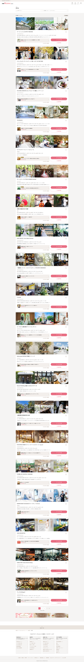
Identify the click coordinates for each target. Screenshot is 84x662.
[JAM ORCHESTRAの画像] (42, 525)
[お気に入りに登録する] (66, 32)
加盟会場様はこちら (42, 657)
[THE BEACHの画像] (42, 112)
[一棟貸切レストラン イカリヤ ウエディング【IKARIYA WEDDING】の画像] (42, 259)
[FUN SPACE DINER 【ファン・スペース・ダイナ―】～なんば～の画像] (42, 436)
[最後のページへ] (49, 608)
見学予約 (59, 42)
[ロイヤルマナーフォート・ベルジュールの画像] (42, 141)
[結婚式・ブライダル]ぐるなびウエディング (21, 630)
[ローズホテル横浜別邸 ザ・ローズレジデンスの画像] (42, 318)
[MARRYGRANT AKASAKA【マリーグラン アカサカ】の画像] (42, 495)
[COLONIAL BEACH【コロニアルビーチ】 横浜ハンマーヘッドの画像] (42, 82)
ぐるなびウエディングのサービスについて (55, 657)
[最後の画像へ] (67, 23)
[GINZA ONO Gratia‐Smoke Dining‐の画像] (42, 554)
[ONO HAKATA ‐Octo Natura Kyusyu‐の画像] (42, 230)
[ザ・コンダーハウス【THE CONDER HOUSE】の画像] (42, 171)
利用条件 (26, 657)
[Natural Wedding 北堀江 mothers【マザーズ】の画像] (42, 377)
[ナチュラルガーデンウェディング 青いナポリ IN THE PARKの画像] (42, 53)
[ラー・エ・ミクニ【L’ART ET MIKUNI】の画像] (42, 23)
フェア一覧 (60, 39)
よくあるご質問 (64, 657)
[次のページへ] (47, 608)
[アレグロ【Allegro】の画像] (42, 584)
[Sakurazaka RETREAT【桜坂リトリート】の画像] (42, 348)
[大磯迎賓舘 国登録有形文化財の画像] (42, 407)
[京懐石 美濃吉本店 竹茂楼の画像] (42, 200)
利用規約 (22, 657)
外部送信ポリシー (36, 657)
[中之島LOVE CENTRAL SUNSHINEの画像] (42, 466)
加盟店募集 (47, 657)
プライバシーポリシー (31, 657)
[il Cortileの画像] (42, 289)
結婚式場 (29, 630)
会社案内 (19, 657)
